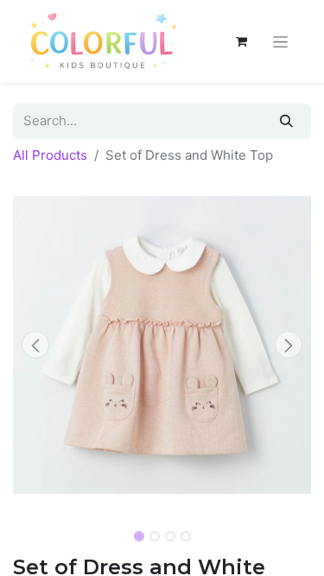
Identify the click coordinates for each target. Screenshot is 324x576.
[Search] (286, 121)
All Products (50, 155)
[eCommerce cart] (241, 41)
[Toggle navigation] (280, 41)
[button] (35, 344)
